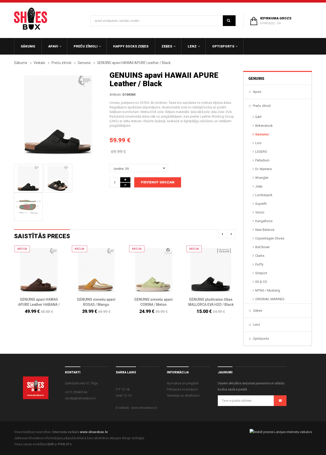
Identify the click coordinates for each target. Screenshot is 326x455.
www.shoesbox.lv (94, 432)
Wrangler (261, 178)
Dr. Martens (263, 169)
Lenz (256, 324)
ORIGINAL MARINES (269, 299)
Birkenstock (264, 126)
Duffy (259, 264)
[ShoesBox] (30, 19)
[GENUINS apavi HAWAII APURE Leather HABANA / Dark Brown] (39, 270)
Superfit (261, 204)
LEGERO (261, 152)
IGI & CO (261, 282)
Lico (258, 143)
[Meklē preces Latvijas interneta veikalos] (281, 432)
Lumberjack (264, 195)
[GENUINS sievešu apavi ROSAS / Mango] (96, 270)
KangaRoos (264, 221)
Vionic (259, 212)
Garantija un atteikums (183, 395)
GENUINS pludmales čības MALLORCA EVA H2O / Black (211, 302)
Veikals (39, 63)
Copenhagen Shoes (269, 238)
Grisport (261, 273)
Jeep (259, 186)
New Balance (264, 230)
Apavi (257, 92)
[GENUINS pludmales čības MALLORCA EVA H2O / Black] (210, 270)
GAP (258, 117)
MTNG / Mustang (267, 290)
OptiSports (261, 338)
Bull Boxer (262, 247)
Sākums (20, 63)
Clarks (259, 256)
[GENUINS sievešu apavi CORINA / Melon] (153, 270)
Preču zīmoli (61, 63)
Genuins (84, 63)
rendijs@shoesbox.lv (80, 398)
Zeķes (257, 310)
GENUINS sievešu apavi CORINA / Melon (153, 302)
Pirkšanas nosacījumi (182, 389)
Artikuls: (115, 94)
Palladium (262, 160)
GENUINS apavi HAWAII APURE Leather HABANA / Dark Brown (39, 302)
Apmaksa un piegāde (182, 383)
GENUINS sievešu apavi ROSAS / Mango (96, 302)
